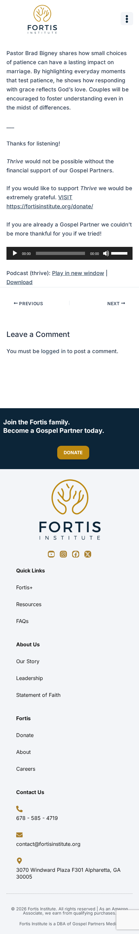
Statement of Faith (38, 695)
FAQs (22, 621)
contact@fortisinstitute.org (48, 844)
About (23, 752)
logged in (53, 351)
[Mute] (106, 253)
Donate (25, 735)
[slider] (120, 253)
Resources (28, 604)
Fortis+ (24, 587)
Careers (25, 769)
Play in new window (78, 273)
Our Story (27, 661)
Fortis (23, 718)
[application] (69, 253)
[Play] (15, 253)
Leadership (29, 678)
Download (19, 282)
